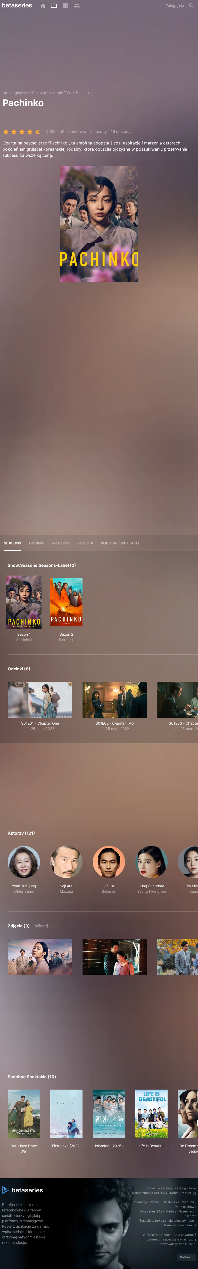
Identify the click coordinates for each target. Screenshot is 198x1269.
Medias (171, 1211)
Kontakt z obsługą (183, 1193)
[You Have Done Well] (24, 1114)
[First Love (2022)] (66, 1114)
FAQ (164, 1193)
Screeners (186, 1211)
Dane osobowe (185, 1207)
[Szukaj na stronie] (191, 5)
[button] (24, 872)
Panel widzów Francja (180, 1225)
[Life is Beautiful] (151, 1114)
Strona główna (15, 92)
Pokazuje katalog (159, 1188)
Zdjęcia (85, 543)
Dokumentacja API (145, 1193)
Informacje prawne (146, 1202)
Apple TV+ (62, 92)
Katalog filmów (185, 1188)
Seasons (12, 543)
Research (189, 1216)
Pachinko (84, 92)
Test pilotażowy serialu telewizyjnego (166, 1220)
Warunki (188, 1202)
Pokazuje (40, 92)
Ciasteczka (171, 1202)
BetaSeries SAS (151, 1211)
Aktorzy (61, 543)
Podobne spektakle (121, 543)
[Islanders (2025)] (109, 1114)
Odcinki (36, 543)
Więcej (41, 925)
